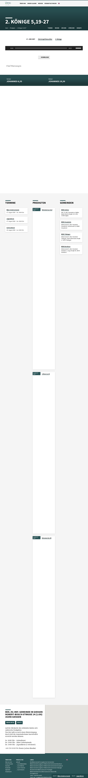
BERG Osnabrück (66, 222)
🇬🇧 (59, 3)
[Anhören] (43, 212)
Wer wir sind (8, 762)
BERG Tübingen (65, 234)
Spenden (7, 769)
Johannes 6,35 (14, 81)
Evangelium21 (34, 773)
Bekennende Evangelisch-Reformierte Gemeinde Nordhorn (46, 764)
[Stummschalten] (74, 48)
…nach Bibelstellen (21, 764)
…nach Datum (20, 769)
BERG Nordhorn (65, 246)
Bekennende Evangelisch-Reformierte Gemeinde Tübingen (46, 768)
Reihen (57, 28)
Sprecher (71, 28)
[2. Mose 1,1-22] (36, 453)
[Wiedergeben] (8, 48)
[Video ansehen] (42, 212)
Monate (79, 28)
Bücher (63, 28)
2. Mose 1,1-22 (46, 374)
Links (32, 760)
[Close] (86, 776)
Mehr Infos (10, 722)
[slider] (79, 48)
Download (45, 57)
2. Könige (58, 39)
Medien (40, 3)
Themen (50, 28)
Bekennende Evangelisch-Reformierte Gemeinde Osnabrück (46, 766)
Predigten (12, 28)
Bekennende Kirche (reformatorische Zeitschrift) (43, 771)
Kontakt (7, 766)
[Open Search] (82, 3)
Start (6, 28)
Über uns (23, 3)
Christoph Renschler (45, 39)
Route (19, 722)
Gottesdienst (11, 227)
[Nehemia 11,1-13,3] (36, 289)
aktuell (18, 762)
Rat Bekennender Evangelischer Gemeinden (42, 762)
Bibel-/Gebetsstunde (13, 210)
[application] (44, 48)
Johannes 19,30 (56, 81)
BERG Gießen (65, 210)
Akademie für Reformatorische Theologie (41, 769)
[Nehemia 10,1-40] (36, 617)
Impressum (8, 771)
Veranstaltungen (50, 3)
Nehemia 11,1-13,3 (47, 210)
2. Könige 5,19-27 (21, 28)
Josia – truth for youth (36, 775)
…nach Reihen (20, 766)
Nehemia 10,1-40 (46, 538)
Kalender (7, 768)
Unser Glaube (31, 3)
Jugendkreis (10, 218)
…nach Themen (20, 768)
